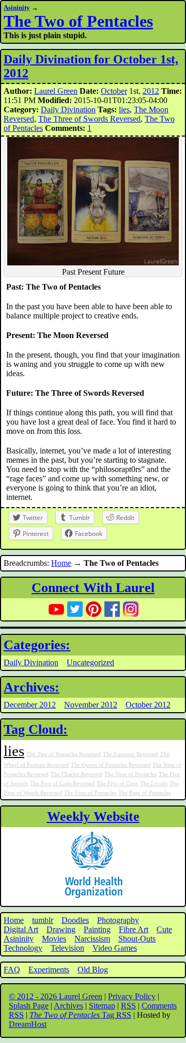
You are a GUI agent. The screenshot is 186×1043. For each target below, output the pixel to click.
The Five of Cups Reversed (62, 783)
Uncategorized (90, 662)
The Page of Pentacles (144, 793)
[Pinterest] (93, 609)
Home (61, 563)
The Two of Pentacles (78, 21)
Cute (164, 929)
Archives (68, 1005)
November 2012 (90, 704)
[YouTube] (56, 609)
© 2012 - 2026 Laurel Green (55, 996)
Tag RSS (80, 1015)
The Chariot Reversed (76, 774)
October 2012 (148, 704)
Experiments (48, 969)
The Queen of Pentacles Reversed (110, 765)
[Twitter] (75, 609)
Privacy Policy (132, 996)
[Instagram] (130, 609)
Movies (54, 938)
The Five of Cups (117, 783)
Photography (118, 920)
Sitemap (102, 1005)
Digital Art (21, 929)
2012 (151, 91)
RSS (128, 1005)
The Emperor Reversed (130, 754)
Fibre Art (133, 929)
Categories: (37, 644)
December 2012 (30, 704)
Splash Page (29, 1005)
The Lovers (153, 783)
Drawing (61, 929)
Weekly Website (93, 816)
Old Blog (93, 969)
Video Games (114, 948)
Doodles (75, 920)
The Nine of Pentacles (130, 774)
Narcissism (92, 938)
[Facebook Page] (112, 609)
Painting (97, 929)
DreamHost (28, 1024)
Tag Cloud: (36, 729)
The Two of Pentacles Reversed (63, 754)
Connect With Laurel (93, 587)
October (114, 91)
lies (124, 109)
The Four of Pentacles (90, 793)
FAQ (12, 969)
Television (67, 948)
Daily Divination (68, 109)
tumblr (42, 920)
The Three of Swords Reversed (89, 118)
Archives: (31, 687)
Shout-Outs (137, 938)
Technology (23, 948)
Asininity (17, 7)
